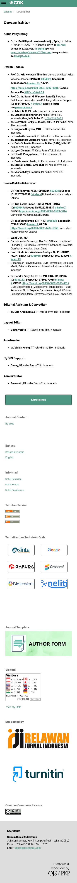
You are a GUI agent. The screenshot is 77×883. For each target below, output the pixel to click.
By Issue (9, 423)
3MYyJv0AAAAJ (34, 92)
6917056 (61, 45)
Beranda (8, 11)
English (9, 457)
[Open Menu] (3, 3)
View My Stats (13, 707)
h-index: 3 (36, 103)
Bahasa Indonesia (14, 452)
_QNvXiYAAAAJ (54, 118)
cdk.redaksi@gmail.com (28, 847)
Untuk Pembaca (13, 479)
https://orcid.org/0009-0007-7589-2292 (31, 52)
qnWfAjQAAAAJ (23, 107)
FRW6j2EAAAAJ (22, 56)
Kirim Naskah (38, 399)
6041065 (35, 255)
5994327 (45, 79)
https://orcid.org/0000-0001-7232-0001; (35, 88)
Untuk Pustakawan (14, 490)
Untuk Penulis (12, 484)
